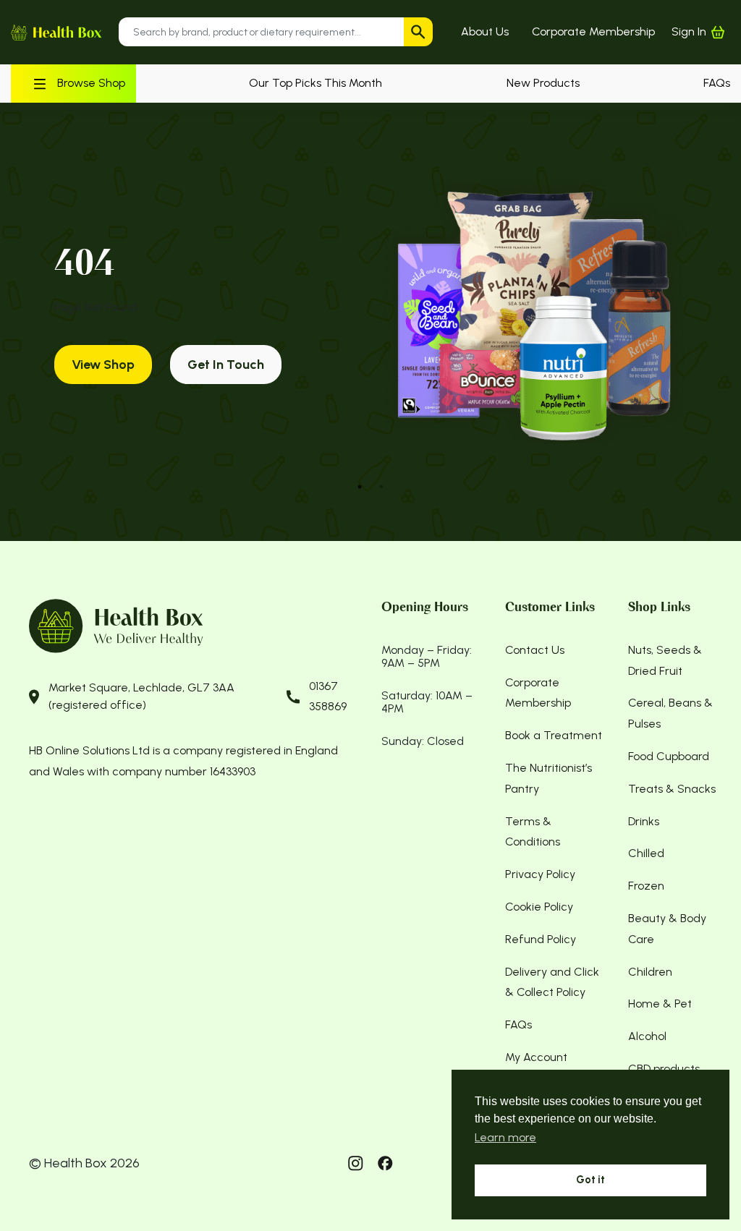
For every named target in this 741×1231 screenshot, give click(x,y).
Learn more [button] (505, 1137)
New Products (543, 83)
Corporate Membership (593, 31)
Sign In (689, 31)
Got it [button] (590, 1179)
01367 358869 (328, 696)
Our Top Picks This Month (315, 83)
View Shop (103, 364)
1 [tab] (359, 487)
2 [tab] (381, 487)
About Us (485, 31)
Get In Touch (225, 364)
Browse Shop (91, 83)
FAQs (716, 83)
